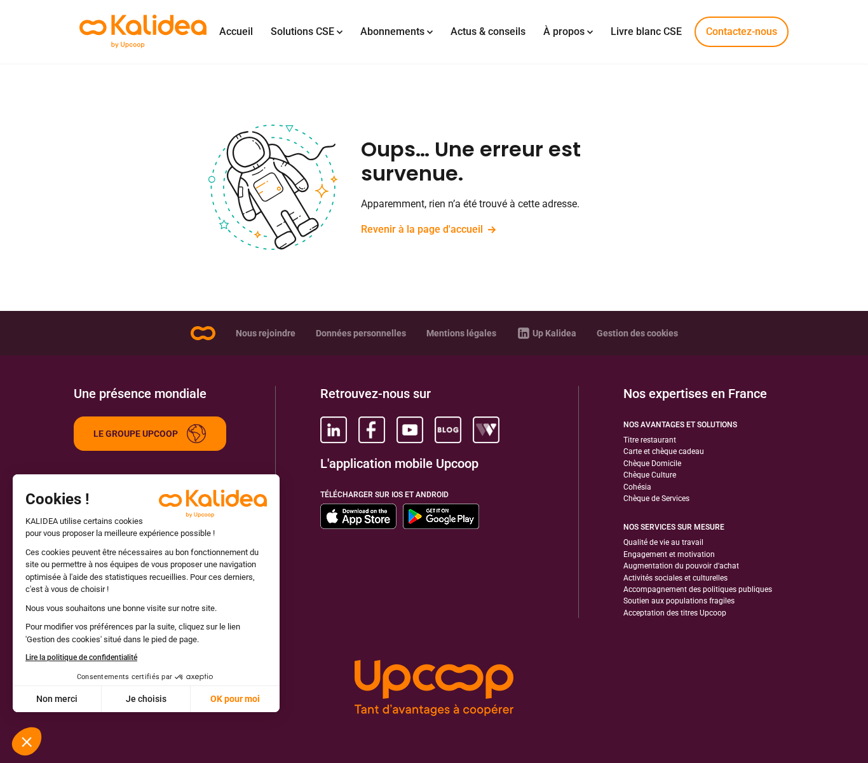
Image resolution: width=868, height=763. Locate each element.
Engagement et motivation (669, 554)
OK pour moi (235, 699)
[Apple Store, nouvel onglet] (358, 516)
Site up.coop (203, 333)
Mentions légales (461, 333)
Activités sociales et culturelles (675, 578)
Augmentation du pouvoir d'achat (681, 565)
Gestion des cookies (637, 333)
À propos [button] (564, 31)
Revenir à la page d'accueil (422, 229)
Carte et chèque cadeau (663, 451)
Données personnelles (361, 333)
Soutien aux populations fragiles (679, 600)
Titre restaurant (649, 440)
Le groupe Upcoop (135, 434)
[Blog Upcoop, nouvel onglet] (448, 429)
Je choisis (146, 699)
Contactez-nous (741, 31)
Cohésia (637, 487)
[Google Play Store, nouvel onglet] (441, 516)
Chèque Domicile (652, 463)
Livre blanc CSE (646, 31)
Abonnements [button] (392, 31)
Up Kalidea (554, 333)
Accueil (236, 31)
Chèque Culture (649, 475)
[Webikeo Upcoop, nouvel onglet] (486, 429)
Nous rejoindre (265, 333)
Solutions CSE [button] (302, 31)
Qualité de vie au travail (663, 542)
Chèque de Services (656, 498)
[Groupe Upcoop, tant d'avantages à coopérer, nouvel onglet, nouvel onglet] (434, 689)
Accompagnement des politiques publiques (697, 589)
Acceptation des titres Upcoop (674, 612)
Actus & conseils (488, 31)
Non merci (57, 699)
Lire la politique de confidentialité (81, 657)
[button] (26, 741)
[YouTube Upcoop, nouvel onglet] (410, 429)
